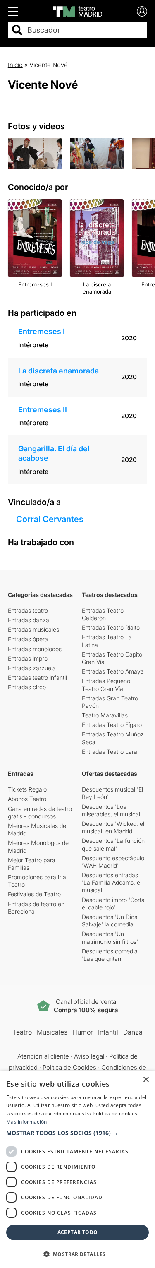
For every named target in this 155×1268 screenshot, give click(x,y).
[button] (77, 1133)
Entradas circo (27, 687)
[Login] (142, 11)
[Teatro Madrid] (77, 11)
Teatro (22, 1032)
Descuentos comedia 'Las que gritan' (110, 955)
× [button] (146, 1080)
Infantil (108, 1032)
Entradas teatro (28, 610)
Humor (82, 1032)
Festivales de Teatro (34, 893)
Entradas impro (28, 658)
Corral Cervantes (49, 519)
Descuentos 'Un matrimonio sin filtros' (110, 937)
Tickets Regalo (27, 789)
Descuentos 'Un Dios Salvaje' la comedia (109, 920)
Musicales (52, 1032)
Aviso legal (89, 1056)
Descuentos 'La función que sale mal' (113, 844)
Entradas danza (28, 619)
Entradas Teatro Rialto (111, 627)
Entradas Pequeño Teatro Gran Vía (106, 684)
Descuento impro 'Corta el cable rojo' (113, 903)
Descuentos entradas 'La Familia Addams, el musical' (111, 882)
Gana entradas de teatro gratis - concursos (40, 812)
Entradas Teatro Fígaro (112, 724)
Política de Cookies (69, 1067)
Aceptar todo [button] (77, 1232)
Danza (133, 1032)
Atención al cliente (43, 1056)
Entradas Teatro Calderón (103, 614)
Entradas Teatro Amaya (113, 671)
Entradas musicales (33, 629)
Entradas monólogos (35, 648)
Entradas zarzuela (32, 667)
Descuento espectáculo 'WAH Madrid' (113, 861)
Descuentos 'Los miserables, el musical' (112, 810)
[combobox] (84, 30)
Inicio (15, 65)
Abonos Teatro (27, 798)
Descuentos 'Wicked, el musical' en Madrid (113, 827)
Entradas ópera (28, 638)
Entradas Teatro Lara (109, 751)
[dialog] (77, 1169)
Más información (26, 1121)
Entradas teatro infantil (37, 677)
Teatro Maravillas (105, 715)
